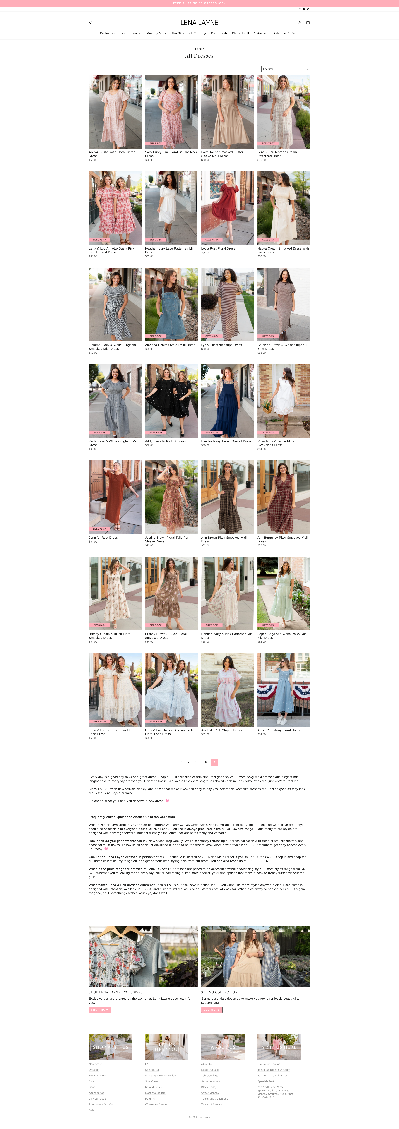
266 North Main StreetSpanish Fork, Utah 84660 (273, 1089)
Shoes (93, 1087)
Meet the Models (155, 1092)
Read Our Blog (210, 1069)
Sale (276, 33)
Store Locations (211, 1081)
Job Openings (209, 1075)
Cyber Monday (210, 1092)
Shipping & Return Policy (160, 1075)
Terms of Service (211, 1104)
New (123, 33)
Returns (150, 1098)
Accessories (96, 1092)
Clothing (94, 1081)
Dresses (136, 33)
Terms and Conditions (214, 1098)
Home (198, 48)
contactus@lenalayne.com (273, 1069)
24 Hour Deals (98, 1098)
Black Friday (209, 1087)
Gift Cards (291, 33)
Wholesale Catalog (156, 1104)
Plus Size (177, 33)
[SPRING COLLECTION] (255, 956)
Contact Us (152, 1069)
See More (212, 1010)
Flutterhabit (240, 33)
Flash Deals (219, 33)
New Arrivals (97, 1064)
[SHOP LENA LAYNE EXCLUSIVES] (143, 956)
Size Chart (151, 1081)
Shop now (99, 1010)
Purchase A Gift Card (102, 1104)
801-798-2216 (265, 1097)
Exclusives (107, 33)
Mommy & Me (157, 33)
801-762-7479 (265, 1075)
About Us (207, 1064)
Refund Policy (153, 1087)
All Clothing (197, 33)
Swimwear (261, 33)
